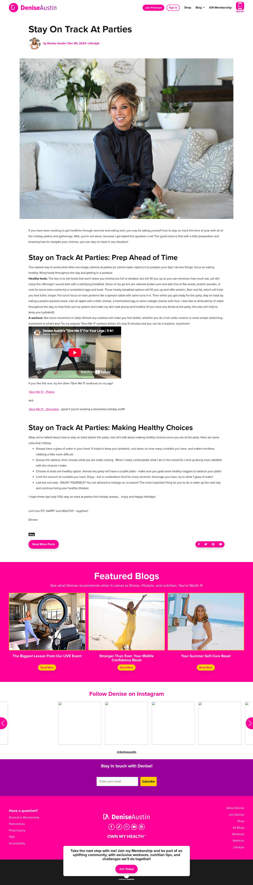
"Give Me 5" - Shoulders (44, 409)
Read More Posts (43, 544)
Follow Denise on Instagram (126, 693)
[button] (3, 723)
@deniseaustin (126, 752)
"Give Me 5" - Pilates (41, 392)
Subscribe (148, 781)
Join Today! (126, 869)
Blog (31, 534)
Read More (47, 667)
